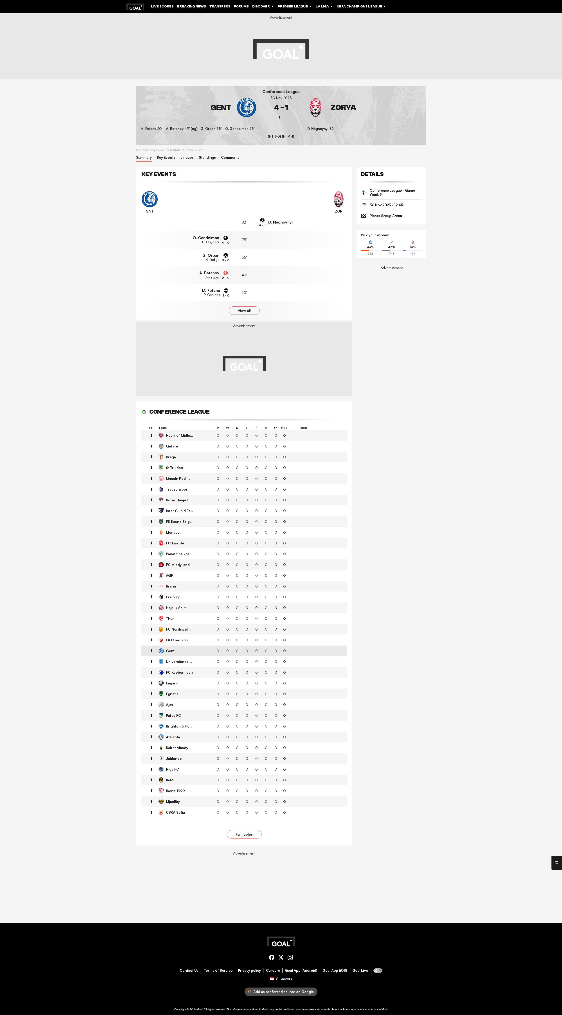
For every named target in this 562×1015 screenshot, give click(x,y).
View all (244, 310)
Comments (230, 157)
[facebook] (271, 958)
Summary (144, 157)
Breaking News (191, 6)
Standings (207, 157)
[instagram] (290, 958)
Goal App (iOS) (334, 970)
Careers (273, 970)
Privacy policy (249, 970)
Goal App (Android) (301, 970)
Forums (241, 6)
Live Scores (162, 6)
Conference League (281, 91)
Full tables (244, 834)
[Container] (198, 107)
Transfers (219, 6)
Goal (200, 1009)
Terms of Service (218, 970)
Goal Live (360, 970)
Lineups (187, 157)
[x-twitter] (281, 958)
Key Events (166, 157)
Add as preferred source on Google (283, 992)
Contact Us (189, 970)
